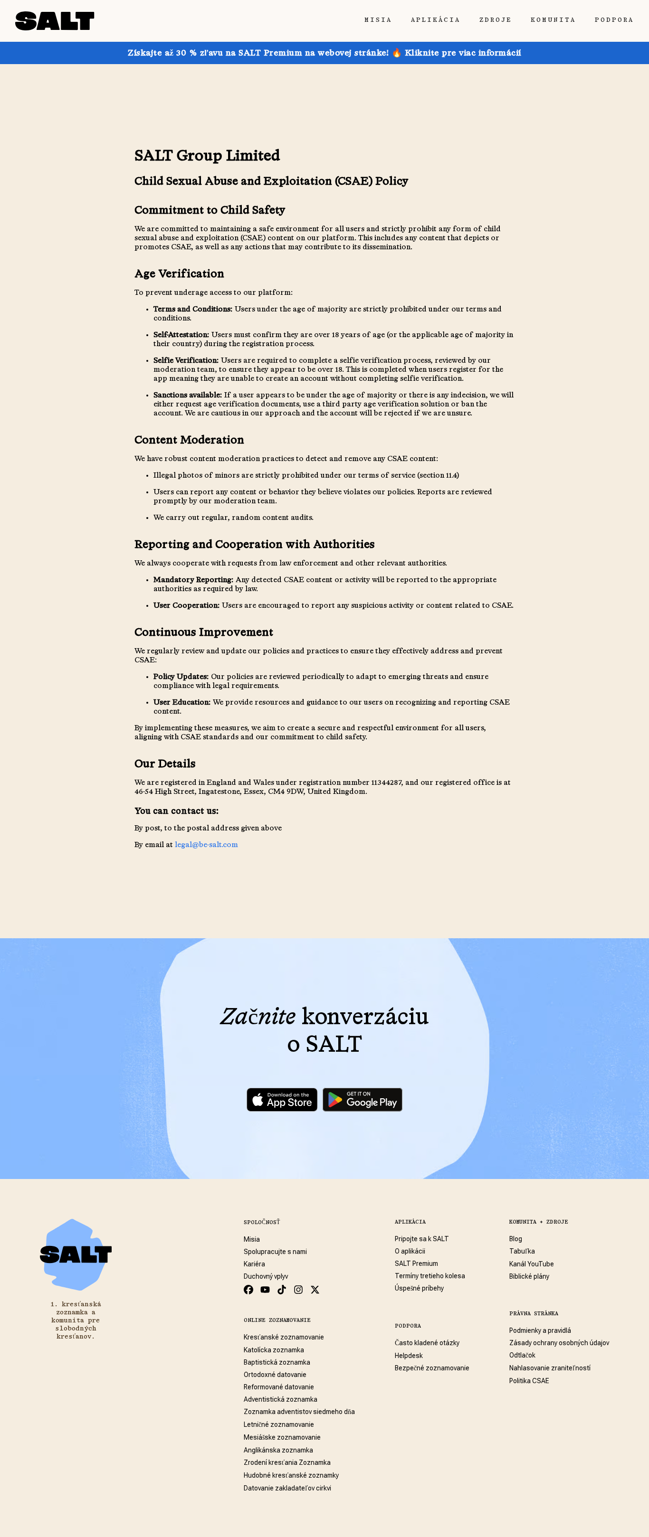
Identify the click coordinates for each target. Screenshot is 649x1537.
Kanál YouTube (531, 1264)
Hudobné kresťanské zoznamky (291, 1475)
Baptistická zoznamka (277, 1362)
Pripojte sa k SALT (422, 1239)
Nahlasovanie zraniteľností (550, 1368)
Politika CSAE (529, 1381)
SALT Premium (416, 1263)
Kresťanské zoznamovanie (284, 1337)
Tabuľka (522, 1251)
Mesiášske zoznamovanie (282, 1437)
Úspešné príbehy (419, 1288)
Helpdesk (409, 1355)
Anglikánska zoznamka (278, 1450)
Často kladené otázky (427, 1343)
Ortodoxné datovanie (275, 1374)
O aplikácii (410, 1251)
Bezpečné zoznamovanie (432, 1368)
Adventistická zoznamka (280, 1399)
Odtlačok (522, 1355)
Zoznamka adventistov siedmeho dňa (299, 1411)
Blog (515, 1239)
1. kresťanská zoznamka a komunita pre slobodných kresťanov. (75, 1320)
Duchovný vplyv (266, 1276)
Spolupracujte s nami (275, 1251)
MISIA (378, 20)
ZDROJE (495, 20)
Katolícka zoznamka (274, 1350)
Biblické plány (529, 1276)
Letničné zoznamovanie (279, 1424)
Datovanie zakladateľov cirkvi (287, 1488)
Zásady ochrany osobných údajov (559, 1343)
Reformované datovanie (279, 1387)
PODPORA (614, 20)
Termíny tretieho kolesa (430, 1276)
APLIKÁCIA (435, 20)
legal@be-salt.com (206, 845)
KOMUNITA (553, 20)
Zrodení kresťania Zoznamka (287, 1462)
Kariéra (254, 1264)
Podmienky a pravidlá (540, 1330)
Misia (252, 1239)
